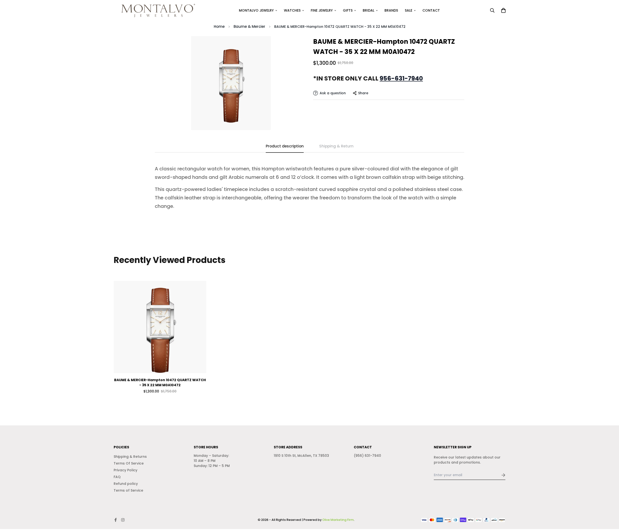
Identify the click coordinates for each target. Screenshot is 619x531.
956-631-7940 (401, 78)
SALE (408, 10)
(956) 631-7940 (367, 455)
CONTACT (431, 10)
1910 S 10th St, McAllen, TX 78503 (301, 455)
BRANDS (391, 10)
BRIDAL (368, 10)
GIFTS (348, 10)
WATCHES (292, 10)
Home (219, 26)
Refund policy (126, 483)
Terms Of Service (129, 463)
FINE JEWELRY (322, 10)
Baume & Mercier (249, 26)
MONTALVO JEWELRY (256, 10)
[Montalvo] (156, 10)
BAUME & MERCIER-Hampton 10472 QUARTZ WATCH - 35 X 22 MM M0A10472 (160, 382)
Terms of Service (128, 490)
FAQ (117, 476)
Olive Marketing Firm (338, 520)
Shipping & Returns (130, 456)
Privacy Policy (125, 470)
